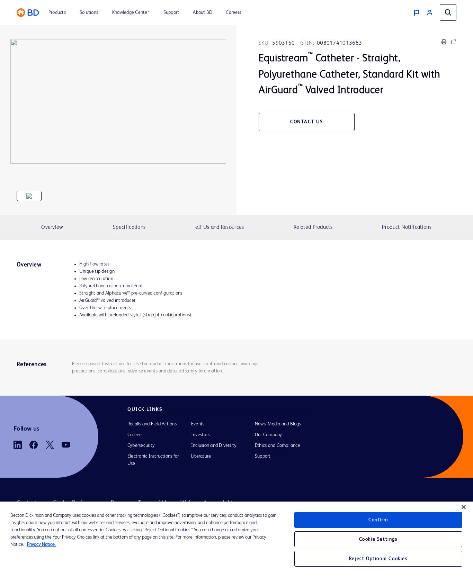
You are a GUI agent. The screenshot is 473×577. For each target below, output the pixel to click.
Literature (201, 456)
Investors (200, 434)
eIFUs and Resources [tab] (219, 227)
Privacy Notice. (41, 544)
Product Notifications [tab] (406, 227)
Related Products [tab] (313, 227)
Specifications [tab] (129, 227)
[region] (236, 539)
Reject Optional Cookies (378, 558)
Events (197, 424)
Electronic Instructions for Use (153, 460)
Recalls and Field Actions (152, 424)
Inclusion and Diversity (214, 445)
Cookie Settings (378, 539)
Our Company (268, 434)
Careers (135, 434)
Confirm (378, 519)
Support (263, 456)
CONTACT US (306, 121)
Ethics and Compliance (277, 445)
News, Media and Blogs (278, 424)
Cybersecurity (141, 445)
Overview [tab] (52, 227)
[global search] (448, 12)
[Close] (464, 507)
